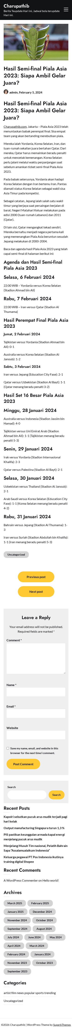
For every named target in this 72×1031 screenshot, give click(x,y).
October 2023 (44, 962)
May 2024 (56, 937)
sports (39, 993)
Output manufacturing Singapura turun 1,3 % (34, 828)
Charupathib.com (15, 126)
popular (29, 993)
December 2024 (42, 911)
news (20, 993)
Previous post (36, 577)
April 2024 (13, 945)
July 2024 (13, 937)
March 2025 (14, 903)
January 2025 (15, 911)
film (13, 993)
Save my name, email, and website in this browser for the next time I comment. (34, 751)
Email (11, 706)
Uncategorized (16, 554)
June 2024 (34, 937)
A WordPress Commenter (21, 880)
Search (11, 787)
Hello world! (50, 880)
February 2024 (16, 954)
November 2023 (17, 962)
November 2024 (17, 920)
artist (7, 993)
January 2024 (42, 954)
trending (50, 993)
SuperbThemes (62, 1024)
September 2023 (17, 971)
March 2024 (37, 945)
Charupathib (16, 6)
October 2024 (44, 920)
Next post (36, 591)
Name (11, 685)
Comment (14, 640)
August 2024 (44, 928)
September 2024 (17, 928)
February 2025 (40, 903)
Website (12, 728)
